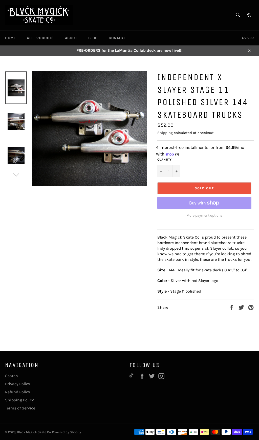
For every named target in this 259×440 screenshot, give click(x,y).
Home (10, 38)
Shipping (165, 133)
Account (248, 38)
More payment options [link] (204, 215)
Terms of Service (20, 408)
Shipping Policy (19, 400)
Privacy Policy (17, 383)
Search (11, 375)
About (71, 38)
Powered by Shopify (66, 432)
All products (40, 38)
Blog (93, 38)
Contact (117, 38)
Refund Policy (17, 392)
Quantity (164, 159)
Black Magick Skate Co (34, 432)
